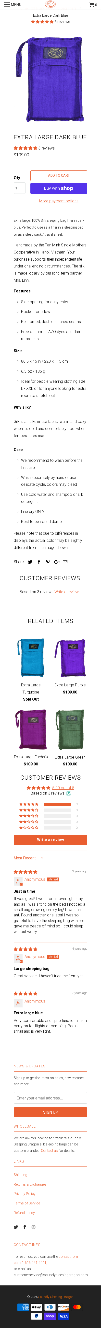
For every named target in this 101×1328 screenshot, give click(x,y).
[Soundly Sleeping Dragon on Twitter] (16, 1227)
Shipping (20, 1175)
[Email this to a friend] (64, 562)
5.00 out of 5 (63, 787)
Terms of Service (27, 1203)
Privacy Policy (25, 1194)
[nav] (13, 5)
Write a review (66, 591)
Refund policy (24, 1213)
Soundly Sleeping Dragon (55, 1297)
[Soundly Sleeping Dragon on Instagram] (34, 1227)
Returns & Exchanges (30, 1184)
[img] (25, 872)
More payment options (58, 201)
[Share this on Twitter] (29, 562)
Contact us (49, 1151)
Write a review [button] (50, 839)
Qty (17, 177)
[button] (42, 22)
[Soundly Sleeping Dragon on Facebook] (25, 1227)
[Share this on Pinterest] (47, 562)
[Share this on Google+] (56, 562)
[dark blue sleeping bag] (50, 80)
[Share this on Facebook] (38, 562)
